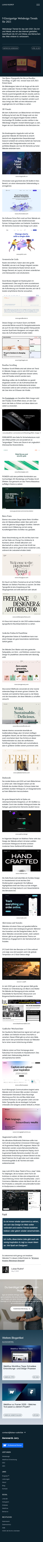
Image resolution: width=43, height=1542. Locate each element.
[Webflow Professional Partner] (21, 1445)
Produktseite (9, 398)
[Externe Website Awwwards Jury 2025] (10, 1438)
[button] (38, 4)
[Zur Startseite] (8, 4)
